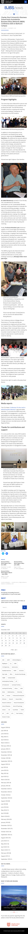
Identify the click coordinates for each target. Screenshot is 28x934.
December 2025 (5, 752)
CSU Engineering (5, 667)
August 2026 (4, 727)
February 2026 (5, 746)
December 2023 (5, 825)
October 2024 (5, 795)
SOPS (7, 713)
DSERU (15, 670)
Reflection (4, 699)
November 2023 (5, 828)
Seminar (4, 709)
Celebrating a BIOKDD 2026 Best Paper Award (14, 908)
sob (12, 583)
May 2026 (3, 736)
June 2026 (4, 733)
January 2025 (4, 786)
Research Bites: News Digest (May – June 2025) (19, 563)
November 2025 (5, 755)
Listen (21, 688)
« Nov (12, 650)
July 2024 (3, 804)
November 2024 (5, 792)
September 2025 (5, 761)
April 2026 (4, 740)
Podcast (8, 695)
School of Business (6, 706)
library (16, 688)
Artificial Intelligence (16, 660)
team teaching (19, 713)
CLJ (10, 663)
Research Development (19, 702)
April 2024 (4, 813)
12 (17, 638)
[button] (14, 85)
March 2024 (4, 816)
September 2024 (5, 798)
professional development (18, 695)
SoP (3, 713)
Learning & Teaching (16, 685)
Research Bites (19, 699)
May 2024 (3, 810)
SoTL (12, 713)
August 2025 (4, 764)
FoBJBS (20, 582)
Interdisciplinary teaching (7, 681)
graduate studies (11, 677)
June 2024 (4, 807)
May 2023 (3, 844)
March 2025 (4, 779)
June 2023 (4, 841)
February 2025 (5, 782)
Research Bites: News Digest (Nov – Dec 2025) (6, 563)
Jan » (16, 650)
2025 (3, 660)
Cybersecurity (15, 667)
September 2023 (5, 834)
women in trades (6, 717)
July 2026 (3, 730)
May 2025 (3, 773)
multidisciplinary (11, 692)
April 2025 (4, 776)
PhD (3, 695)
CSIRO (15, 663)
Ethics (16, 582)
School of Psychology (17, 706)
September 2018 (5, 859)
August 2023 (4, 838)
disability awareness (6, 670)
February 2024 (5, 819)
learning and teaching (7, 688)
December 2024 (5, 789)
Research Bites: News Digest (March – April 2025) (6, 572)
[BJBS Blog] (14, 7)
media (3, 692)
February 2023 (5, 853)
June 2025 (4, 770)
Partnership (19, 692)
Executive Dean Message (20, 674)
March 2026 (4, 743)
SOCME (22, 709)
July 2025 (3, 767)
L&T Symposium (5, 685)
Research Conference (6, 583)
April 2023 (4, 847)
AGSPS (8, 660)
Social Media (15, 709)
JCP (16, 681)
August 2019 (4, 856)
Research (8, 582)
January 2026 (4, 749)
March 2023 (4, 850)
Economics (21, 670)
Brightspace (4, 663)
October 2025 (5, 758)
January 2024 (4, 822)
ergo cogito (4, 674)
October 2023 (5, 831)
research (24, 582)
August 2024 (4, 801)
